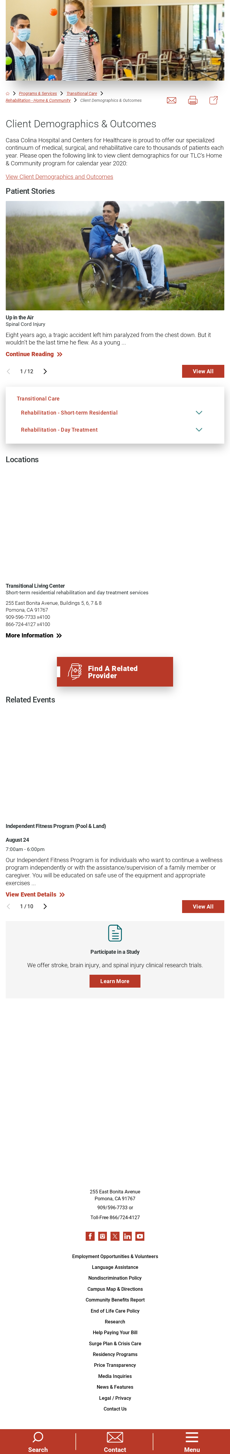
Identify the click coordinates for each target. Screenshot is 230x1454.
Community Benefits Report (115, 1299)
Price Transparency (115, 1365)
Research (115, 1321)
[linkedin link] (127, 1236)
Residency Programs (115, 1354)
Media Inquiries (115, 1376)
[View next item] (45, 371)
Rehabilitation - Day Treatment (59, 429)
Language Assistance (115, 1267)
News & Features (115, 1387)
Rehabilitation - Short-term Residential (69, 412)
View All (203, 371)
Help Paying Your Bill (115, 1332)
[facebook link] (90, 1236)
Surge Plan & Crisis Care (115, 1343)
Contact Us (115, 1408)
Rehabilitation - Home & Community (38, 100)
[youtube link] (139, 1236)
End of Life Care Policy (115, 1311)
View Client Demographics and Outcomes (59, 176)
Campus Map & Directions (115, 1289)
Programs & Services (38, 93)
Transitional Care (81, 93)
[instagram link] (102, 1236)
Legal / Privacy (115, 1398)
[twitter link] (115, 1236)
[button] (192, 1441)
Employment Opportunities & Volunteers (115, 1256)
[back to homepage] (8, 94)
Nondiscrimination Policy (115, 1278)
